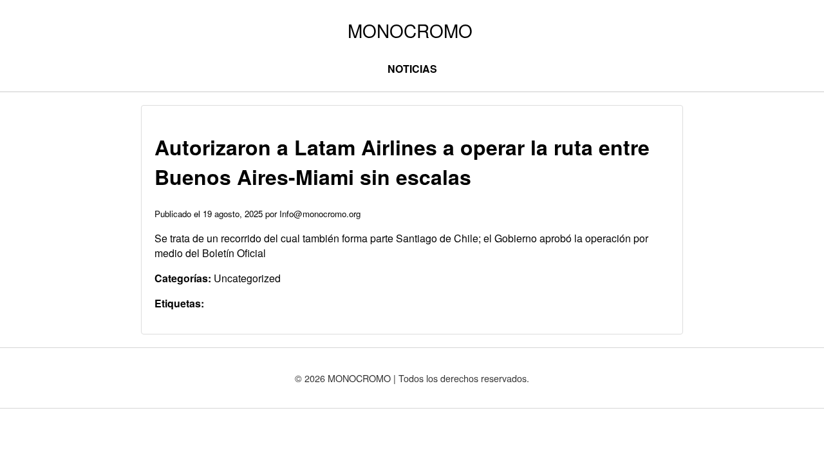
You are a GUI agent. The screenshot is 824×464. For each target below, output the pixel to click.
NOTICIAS (412, 68)
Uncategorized (247, 278)
